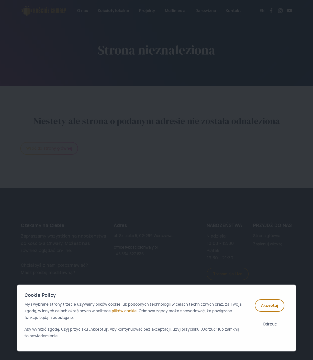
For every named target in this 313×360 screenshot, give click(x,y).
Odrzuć (270, 324)
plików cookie (124, 310)
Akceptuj (269, 305)
